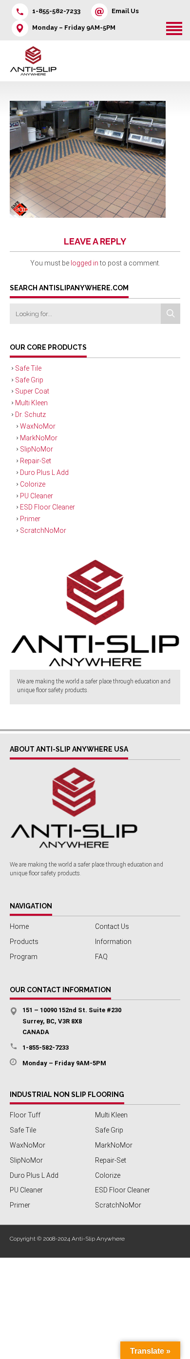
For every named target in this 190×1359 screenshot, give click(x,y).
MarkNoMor (38, 438)
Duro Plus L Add (44, 472)
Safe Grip (29, 380)
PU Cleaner (36, 496)
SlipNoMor (36, 449)
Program (24, 957)
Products (24, 941)
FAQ (101, 957)
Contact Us (112, 926)
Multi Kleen (31, 403)
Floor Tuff (25, 1115)
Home (19, 926)
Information (113, 941)
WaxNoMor (38, 426)
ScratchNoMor (43, 530)
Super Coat (32, 391)
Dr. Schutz (30, 414)
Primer (30, 519)
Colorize (32, 484)
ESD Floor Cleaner (47, 507)
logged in (84, 263)
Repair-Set (35, 461)
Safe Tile (28, 368)
